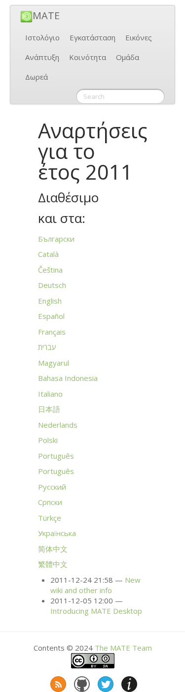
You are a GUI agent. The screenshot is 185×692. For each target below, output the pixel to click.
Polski (48, 440)
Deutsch (52, 285)
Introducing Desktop (96, 611)
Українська (57, 533)
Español (51, 316)
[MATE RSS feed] (57, 682)
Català (48, 254)
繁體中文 (53, 564)
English (50, 301)
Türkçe (49, 518)
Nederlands (57, 425)
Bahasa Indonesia (68, 378)
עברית (47, 347)
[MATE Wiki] (128, 682)
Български (56, 239)
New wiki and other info (95, 585)
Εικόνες (138, 37)
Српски (50, 502)
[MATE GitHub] (81, 682)
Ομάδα (127, 57)
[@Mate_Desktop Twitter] (104, 682)
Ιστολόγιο (42, 37)
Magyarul (53, 363)
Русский (52, 487)
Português (56, 456)
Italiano (50, 394)
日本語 (49, 409)
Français (52, 332)
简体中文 (53, 549)
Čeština (50, 270)
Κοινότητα (87, 57)
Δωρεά (36, 77)
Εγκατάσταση (92, 37)
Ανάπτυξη (42, 57)
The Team (123, 648)
